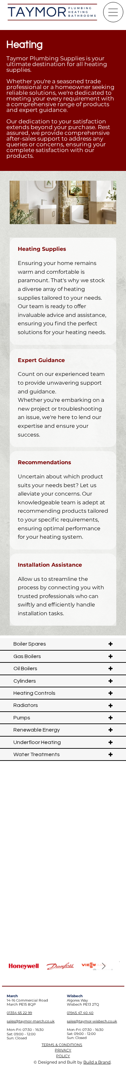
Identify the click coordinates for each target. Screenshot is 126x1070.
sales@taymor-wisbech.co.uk (92, 1021)
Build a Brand (97, 1062)
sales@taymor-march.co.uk (30, 1021)
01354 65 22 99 (19, 1013)
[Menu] (113, 12)
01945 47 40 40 (80, 1013)
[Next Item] (103, 966)
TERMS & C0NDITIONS (62, 1045)
